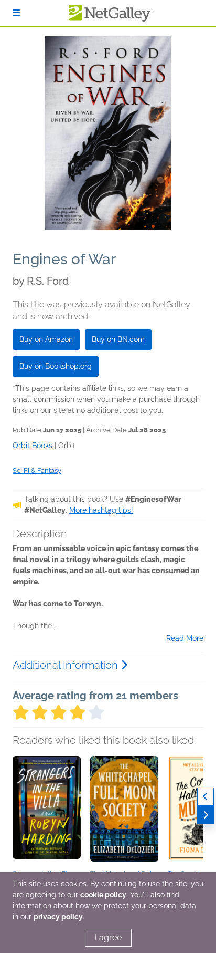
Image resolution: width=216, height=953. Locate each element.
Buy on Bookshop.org (55, 366)
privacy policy (58, 917)
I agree (108, 937)
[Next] (205, 815)
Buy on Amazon (46, 339)
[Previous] (205, 797)
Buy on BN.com (118, 339)
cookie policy (103, 894)
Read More (184, 638)
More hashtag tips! (101, 510)
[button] (47, 811)
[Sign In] (16, 12)
